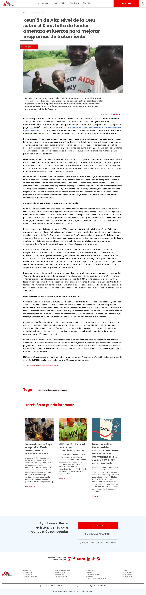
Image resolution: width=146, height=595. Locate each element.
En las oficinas (127, 575)
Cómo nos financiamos (30, 577)
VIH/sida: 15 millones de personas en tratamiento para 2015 (72, 447)
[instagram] (69, 559)
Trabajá (126, 571)
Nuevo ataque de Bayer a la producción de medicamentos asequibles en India (39, 449)
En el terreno (127, 573)
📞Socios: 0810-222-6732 (98, 586)
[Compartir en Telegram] (119, 114)
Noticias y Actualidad (62, 571)
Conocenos (27, 571)
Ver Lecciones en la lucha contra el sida (40, 365)
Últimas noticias (60, 573)
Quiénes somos (28, 573)
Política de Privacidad (76, 591)
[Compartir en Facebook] (111, 114)
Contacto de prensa (61, 577)
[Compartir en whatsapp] (116, 114)
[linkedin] (88, 559)
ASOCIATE (126, 3)
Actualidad (32, 13)
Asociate (98, 525)
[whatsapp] (98, 559)
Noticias (41, 13)
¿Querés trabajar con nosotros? (98, 542)
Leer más (28, 487)
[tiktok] (93, 559)
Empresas (89, 577)
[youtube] (79, 559)
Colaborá (89, 571)
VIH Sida (64, 390)
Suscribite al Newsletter (98, 534)
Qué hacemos (27, 575)
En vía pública (127, 577)
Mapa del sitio (88, 591)
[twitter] (83, 559)
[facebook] (74, 559)
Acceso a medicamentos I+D (48, 390)
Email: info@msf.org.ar (78, 586)
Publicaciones (59, 575)
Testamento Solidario (93, 575)
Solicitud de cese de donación (96, 578)
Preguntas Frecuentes (60, 591)
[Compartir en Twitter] (114, 114)
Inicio (25, 13)
